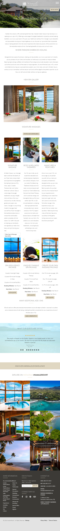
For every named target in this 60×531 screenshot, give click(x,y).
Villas (4, 493)
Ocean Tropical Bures (6, 487)
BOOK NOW (54, 10)
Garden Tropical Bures (6, 483)
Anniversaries (15, 499)
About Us (14, 483)
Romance (14, 497)
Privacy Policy (44, 520)
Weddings (14, 493)
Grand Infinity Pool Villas (6, 496)
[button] (5, 103)
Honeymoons (15, 495)
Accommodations (8, 481)
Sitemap (27, 520)
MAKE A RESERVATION (31, 316)
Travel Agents (14, 508)
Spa (4, 509)
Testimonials (15, 487)
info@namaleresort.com (47, 490)
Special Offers (15, 505)
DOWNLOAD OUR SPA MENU (31, 134)
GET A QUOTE (12, 292)
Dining (4, 507)
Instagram (28, 375)
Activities (5, 505)
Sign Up (35, 486)
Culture (5, 511)
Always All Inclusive (15, 502)
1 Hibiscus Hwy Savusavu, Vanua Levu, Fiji (48, 498)
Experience (6, 503)
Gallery (14, 485)
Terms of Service (53, 520)
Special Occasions (15, 490)
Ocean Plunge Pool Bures (6, 490)
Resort (14, 481)
